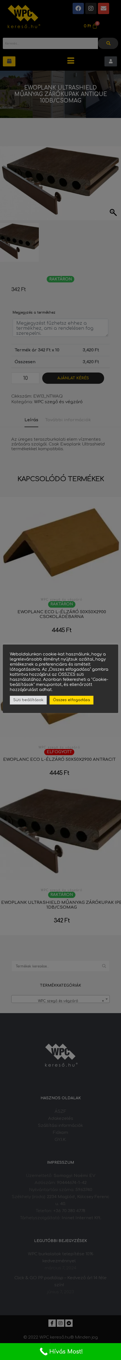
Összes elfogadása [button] (71, 700)
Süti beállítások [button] (28, 700)
